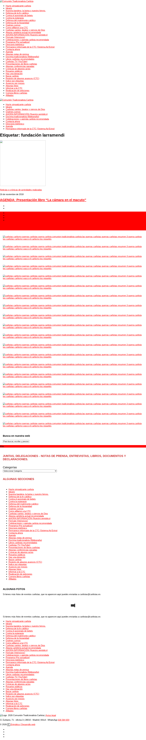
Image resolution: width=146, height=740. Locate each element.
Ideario (9, 8)
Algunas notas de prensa (17, 54)
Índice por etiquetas (15, 81)
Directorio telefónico (15, 44)
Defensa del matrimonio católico (21, 20)
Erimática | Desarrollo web (22, 724)
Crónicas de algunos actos (18, 68)
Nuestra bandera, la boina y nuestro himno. (26, 10)
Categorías (10, 467)
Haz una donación (14, 73)
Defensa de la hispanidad (17, 23)
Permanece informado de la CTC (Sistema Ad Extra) (30, 47)
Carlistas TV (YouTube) (16, 61)
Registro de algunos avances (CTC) (22, 78)
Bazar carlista (12, 76)
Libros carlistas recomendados (20, 59)
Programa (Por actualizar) (18, 42)
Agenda (9, 52)
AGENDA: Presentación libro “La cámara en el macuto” (43, 200)
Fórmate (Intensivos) (15, 37)
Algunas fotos (12, 85)
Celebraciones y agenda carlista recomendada (27, 39)
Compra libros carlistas (16, 93)
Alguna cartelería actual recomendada (23, 32)
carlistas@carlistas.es (10, 229)
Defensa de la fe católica (17, 13)
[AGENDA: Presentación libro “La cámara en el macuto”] (23, 185)
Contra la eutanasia (15, 18)
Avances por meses (15, 83)
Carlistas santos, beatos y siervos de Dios (25, 30)
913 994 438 (5, 224)
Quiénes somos (13, 25)
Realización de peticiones (17, 90)
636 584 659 (63, 720)
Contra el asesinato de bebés (19, 15)
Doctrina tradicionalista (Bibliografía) (22, 56)
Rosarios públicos (14, 71)
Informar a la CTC (14, 88)
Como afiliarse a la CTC (17, 27)
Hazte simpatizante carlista (18, 6)
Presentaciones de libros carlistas (21, 64)
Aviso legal (51, 715)
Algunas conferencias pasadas (20, 66)
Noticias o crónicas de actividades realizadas (21, 190)
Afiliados (10, 95)
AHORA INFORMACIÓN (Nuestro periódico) (27, 35)
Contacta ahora (13, 49)
